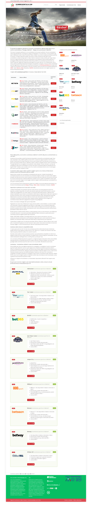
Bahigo (22, 138)
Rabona (18, 68)
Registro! (53, 83)
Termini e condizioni (68, 500)
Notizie (79, 5)
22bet (22, 68)
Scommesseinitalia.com (45, 65)
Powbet (22, 88)
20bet (11, 68)
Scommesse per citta (71, 5)
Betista (22, 80)
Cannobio (62, 123)
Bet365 (31, 68)
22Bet (22, 145)
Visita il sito (30, 283)
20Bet (22, 111)
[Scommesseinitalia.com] (21, 5)
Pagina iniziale (62, 5)
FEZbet (22, 96)
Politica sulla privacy (77, 500)
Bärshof (49, 269)
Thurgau (28, 473)
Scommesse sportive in (15, 473)
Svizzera (23, 473)
